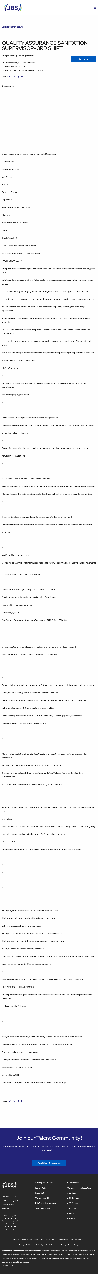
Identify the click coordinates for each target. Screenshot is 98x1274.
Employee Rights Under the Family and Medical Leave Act (39, 1245)
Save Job (83, 59)
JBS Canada (72, 1203)
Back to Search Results (12, 27)
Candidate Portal (42, 1208)
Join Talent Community (49, 1163)
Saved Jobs (40, 1193)
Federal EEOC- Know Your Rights (44, 1239)
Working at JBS (42, 1198)
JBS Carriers (73, 1198)
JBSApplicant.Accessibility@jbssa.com (15, 1262)
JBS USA (71, 1193)
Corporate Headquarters (79, 1188)
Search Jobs (40, 1188)
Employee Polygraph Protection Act (70, 1239)
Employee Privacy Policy (69, 1245)
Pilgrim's (71, 1218)
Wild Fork (71, 1208)
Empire (70, 1213)
